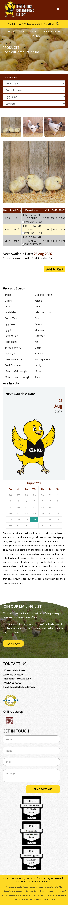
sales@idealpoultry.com (22, 686)
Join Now (13, 643)
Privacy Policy (23, 881)
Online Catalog (13, 712)
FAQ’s (11, 31)
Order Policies (50, 31)
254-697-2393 (14, 682)
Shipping (34, 35)
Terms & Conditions (42, 881)
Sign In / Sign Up (45, 23)
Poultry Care (27, 31)
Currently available (21, 23)
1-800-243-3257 (23, 678)
